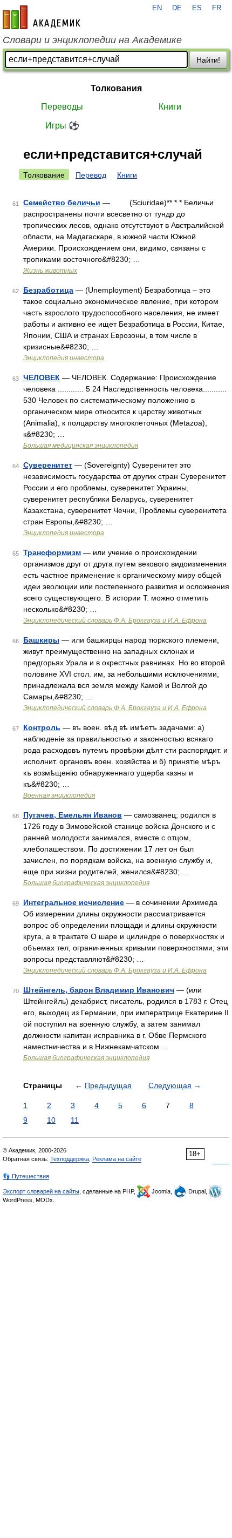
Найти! (208, 60)
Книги (170, 106)
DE (177, 8)
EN (157, 8)
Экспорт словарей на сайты (41, 1191)
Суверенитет (47, 465)
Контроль (41, 727)
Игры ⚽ (62, 125)
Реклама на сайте (116, 1159)
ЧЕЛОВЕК (41, 377)
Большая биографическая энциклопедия (86, 883)
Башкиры (41, 640)
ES (197, 8)
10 (51, 1120)
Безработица (48, 290)
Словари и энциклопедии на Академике (92, 40)
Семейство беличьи (61, 202)
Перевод (91, 175)
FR (216, 8)
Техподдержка (69, 1159)
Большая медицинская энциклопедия (80, 445)
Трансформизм (52, 552)
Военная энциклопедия (59, 795)
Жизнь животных (50, 270)
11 (75, 1120)
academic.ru (41, 17)
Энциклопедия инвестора (63, 358)
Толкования (116, 88)
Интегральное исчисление (73, 902)
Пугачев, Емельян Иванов (72, 815)
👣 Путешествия (26, 1176)
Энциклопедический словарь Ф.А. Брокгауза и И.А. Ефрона (115, 620)
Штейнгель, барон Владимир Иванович (98, 990)
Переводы (62, 106)
